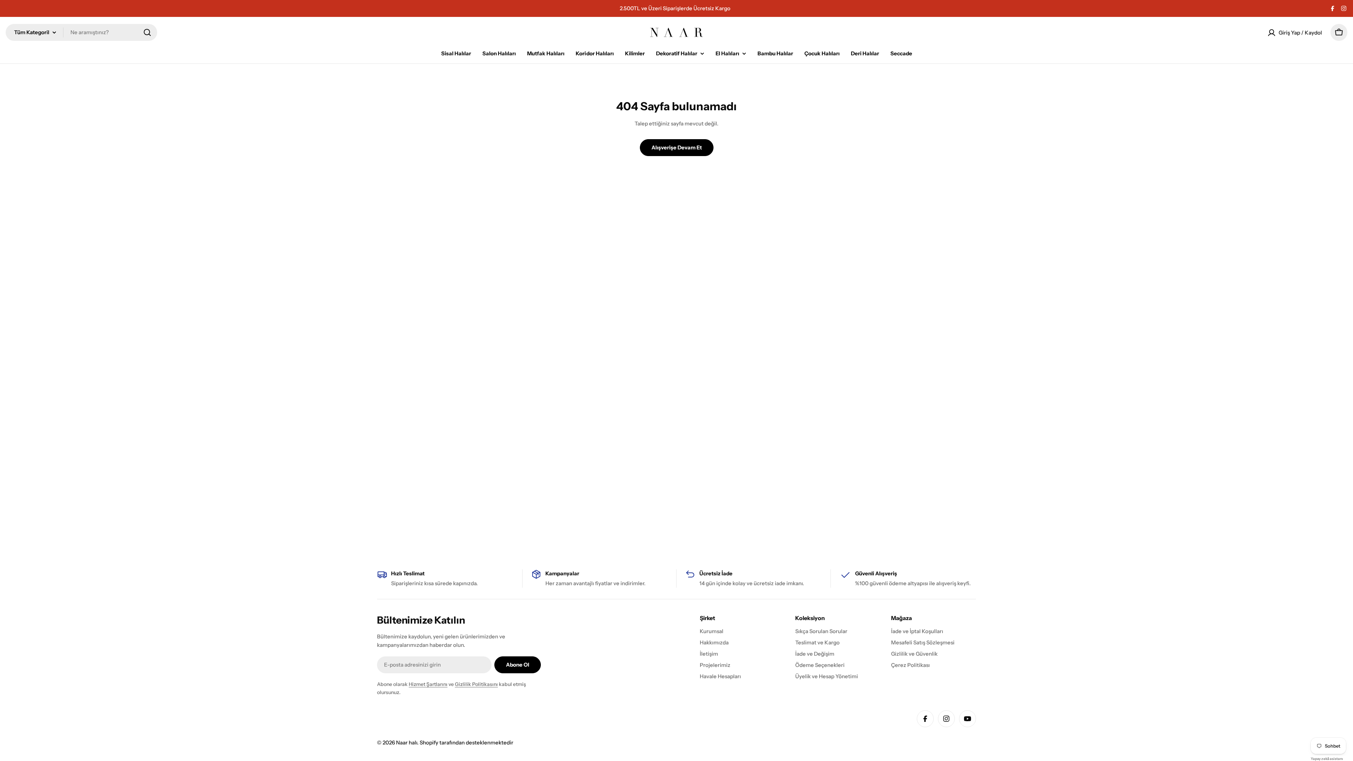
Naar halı (406, 742)
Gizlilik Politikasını (476, 684)
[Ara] (147, 32)
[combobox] (81, 32)
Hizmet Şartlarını (428, 684)
